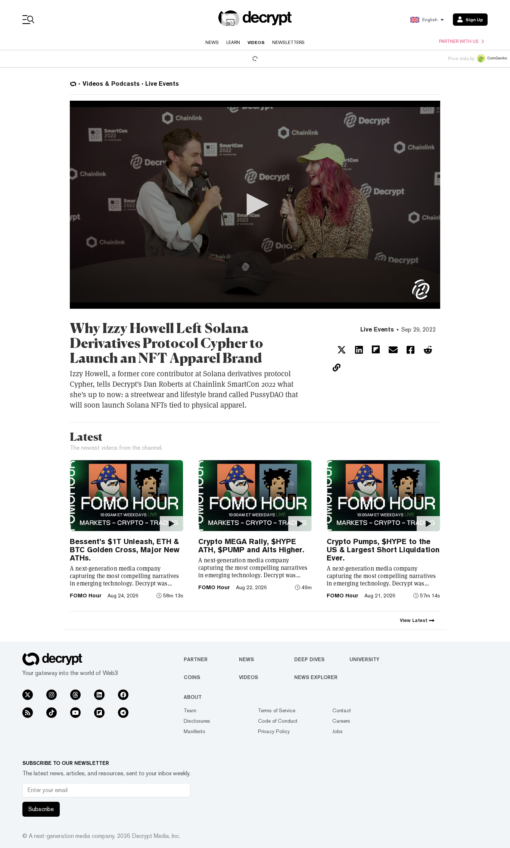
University (364, 659)
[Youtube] (75, 712)
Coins (192, 677)
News (212, 42)
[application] (255, 205)
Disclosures (197, 721)
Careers (341, 721)
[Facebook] (123, 695)
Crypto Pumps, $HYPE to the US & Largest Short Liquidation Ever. (383, 549)
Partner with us (459, 41)
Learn (233, 42)
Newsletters (288, 42)
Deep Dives (309, 659)
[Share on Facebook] (410, 349)
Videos (256, 42)
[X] (27, 695)
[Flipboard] (99, 712)
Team (190, 710)
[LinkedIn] (99, 695)
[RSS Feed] (27, 712)
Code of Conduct (278, 721)
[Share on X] (341, 349)
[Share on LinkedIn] (359, 349)
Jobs (337, 731)
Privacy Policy (274, 731)
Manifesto (194, 731)
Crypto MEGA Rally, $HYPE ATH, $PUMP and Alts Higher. (251, 545)
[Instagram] (51, 695)
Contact (341, 710)
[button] (255, 204)
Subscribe (41, 809)
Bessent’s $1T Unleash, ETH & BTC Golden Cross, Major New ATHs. (125, 549)
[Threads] (75, 695)
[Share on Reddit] (427, 349)
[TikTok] (51, 712)
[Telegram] (123, 712)
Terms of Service (276, 710)
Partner (196, 659)
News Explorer (316, 677)
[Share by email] (393, 349)
